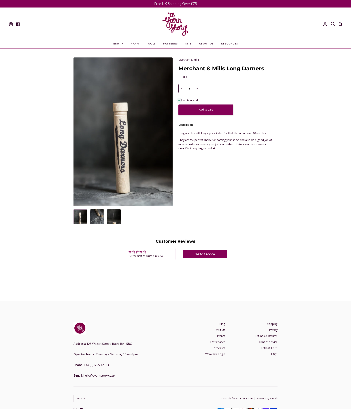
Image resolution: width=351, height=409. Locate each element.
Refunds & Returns (266, 336)
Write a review (205, 254)
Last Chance (217, 342)
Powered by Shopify (267, 398)
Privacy (273, 330)
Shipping (272, 324)
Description (185, 124)
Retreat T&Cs (269, 348)
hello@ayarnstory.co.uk (99, 375)
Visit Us (220, 330)
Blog (222, 324)
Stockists (219, 348)
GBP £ (80, 398)
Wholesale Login (215, 354)
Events (221, 336)
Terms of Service (267, 342)
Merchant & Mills (188, 59)
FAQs (274, 354)
